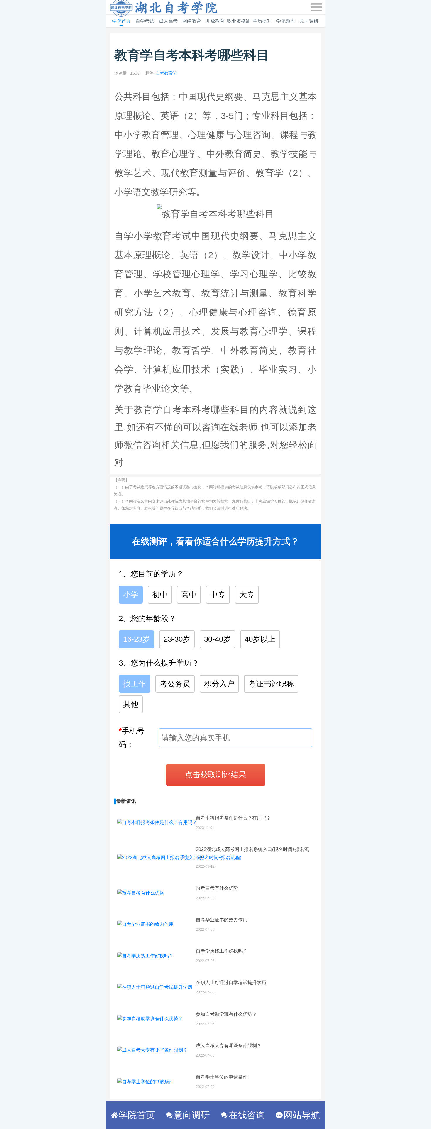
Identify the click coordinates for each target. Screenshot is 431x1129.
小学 (130, 594)
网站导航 (302, 1115)
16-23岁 (136, 639)
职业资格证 (238, 20)
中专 (217, 594)
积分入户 (219, 683)
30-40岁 (217, 639)
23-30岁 (177, 639)
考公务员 (175, 683)
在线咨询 (247, 1115)
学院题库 (285, 20)
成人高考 (168, 20)
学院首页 (121, 20)
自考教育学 (166, 73)
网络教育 (191, 20)
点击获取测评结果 (215, 774)
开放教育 (215, 20)
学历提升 (262, 20)
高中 (188, 594)
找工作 (134, 683)
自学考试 (144, 20)
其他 (130, 704)
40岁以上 (260, 639)
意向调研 (309, 20)
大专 (246, 594)
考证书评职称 (271, 683)
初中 (159, 594)
